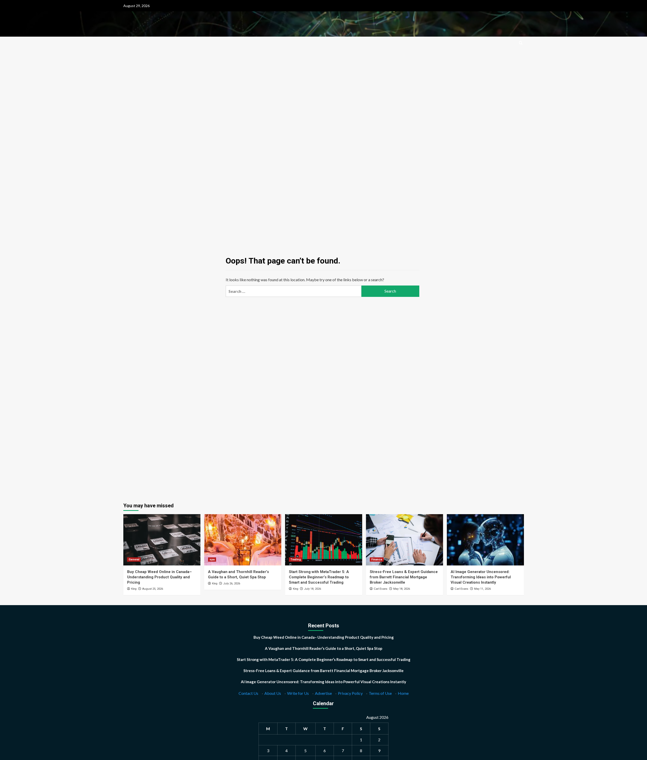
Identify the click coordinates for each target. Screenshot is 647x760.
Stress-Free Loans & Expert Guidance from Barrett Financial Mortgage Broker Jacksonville (404, 577)
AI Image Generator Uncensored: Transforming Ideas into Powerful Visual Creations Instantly (481, 577)
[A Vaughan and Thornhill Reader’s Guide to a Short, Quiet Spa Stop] (242, 539)
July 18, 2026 (312, 588)
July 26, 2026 (231, 583)
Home (403, 693)
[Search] (521, 43)
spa (212, 559)
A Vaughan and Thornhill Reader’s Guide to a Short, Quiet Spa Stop (323, 648)
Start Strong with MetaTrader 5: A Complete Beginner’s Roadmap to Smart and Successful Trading (319, 577)
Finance (376, 559)
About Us (272, 693)
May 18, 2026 (401, 588)
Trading (295, 559)
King (133, 588)
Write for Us (298, 693)
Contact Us (248, 693)
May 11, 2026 (482, 588)
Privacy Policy (350, 693)
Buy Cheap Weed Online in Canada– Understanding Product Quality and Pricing (159, 577)
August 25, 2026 (152, 588)
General (134, 559)
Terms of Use (380, 693)
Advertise (323, 693)
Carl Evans (380, 588)
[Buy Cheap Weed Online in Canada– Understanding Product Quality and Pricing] (161, 539)
